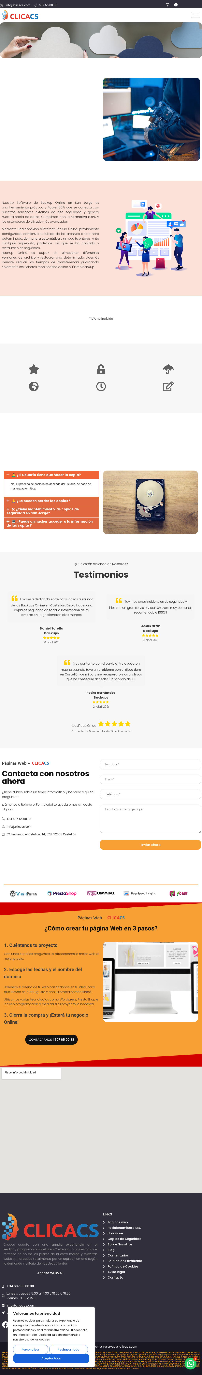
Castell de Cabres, (190, 1356)
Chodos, (143, 1358)
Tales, (96, 1365)
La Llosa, (196, 1359)
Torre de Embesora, (170, 1365)
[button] (190, 1363)
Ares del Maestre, (191, 1354)
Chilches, (115, 1358)
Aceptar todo (51, 1358)
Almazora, (111, 1354)
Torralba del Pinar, (151, 1365)
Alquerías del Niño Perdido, (152, 1354)
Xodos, (151, 1358)
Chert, (130, 1358)
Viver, (105, 1368)
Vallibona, (104, 1367)
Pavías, (137, 1361)
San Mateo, (176, 1363)
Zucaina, (135, 1368)
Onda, (101, 1361)
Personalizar (30, 1350)
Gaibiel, (127, 1359)
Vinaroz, (71, 1368)
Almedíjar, (121, 1354)
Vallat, (96, 1367)
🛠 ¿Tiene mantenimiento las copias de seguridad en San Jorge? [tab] (43, 511)
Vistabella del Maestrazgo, (88, 1368)
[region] (51, 1337)
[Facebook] (5, 1324)
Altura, (169, 1354)
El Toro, (138, 1365)
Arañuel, (177, 1354)
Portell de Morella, (181, 1361)
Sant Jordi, (164, 1363)
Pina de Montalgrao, (162, 1361)
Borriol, (135, 1356)
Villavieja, (54, 1368)
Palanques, (128, 1361)
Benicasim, (98, 1356)
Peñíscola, (146, 1361)
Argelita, (6, 1356)
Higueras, (153, 1359)
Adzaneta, (7, 1354)
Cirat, (178, 1358)
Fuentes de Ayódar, (113, 1359)
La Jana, (162, 1359)
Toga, (125, 1365)
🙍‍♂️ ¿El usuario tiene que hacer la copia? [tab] (46, 475)
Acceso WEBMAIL (50, 1273)
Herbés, (143, 1359)
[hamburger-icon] (195, 15)
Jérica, (171, 1359)
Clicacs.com (128, 1347)
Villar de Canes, (30, 1368)
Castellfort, (7, 1358)
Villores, (63, 1368)
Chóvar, (159, 1358)
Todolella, (117, 1365)
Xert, (136, 1358)
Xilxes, (124, 1358)
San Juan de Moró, (138, 1363)
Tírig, (109, 1365)
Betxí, (129, 1356)
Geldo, (135, 1359)
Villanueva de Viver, (12, 1368)
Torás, (131, 1365)
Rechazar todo (68, 1350)
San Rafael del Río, (118, 1363)
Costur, (6, 1359)
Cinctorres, (169, 1358)
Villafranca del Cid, (132, 1367)
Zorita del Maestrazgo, (119, 1368)
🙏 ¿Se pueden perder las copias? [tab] (41, 501)
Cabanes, (154, 1356)
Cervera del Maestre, (99, 1358)
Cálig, (162, 1356)
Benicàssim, (110, 1356)
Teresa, (103, 1365)
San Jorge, (153, 1363)
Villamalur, (171, 1367)
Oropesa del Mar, (113, 1361)
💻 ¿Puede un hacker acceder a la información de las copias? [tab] (50, 523)
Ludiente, (7, 1361)
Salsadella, (103, 1363)
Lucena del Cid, (183, 1359)
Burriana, (144, 1356)
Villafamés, (116, 1367)
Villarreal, (43, 1368)
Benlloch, (121, 1356)
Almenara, (132, 1354)
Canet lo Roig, (173, 1356)
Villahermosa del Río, (154, 1367)
